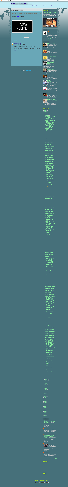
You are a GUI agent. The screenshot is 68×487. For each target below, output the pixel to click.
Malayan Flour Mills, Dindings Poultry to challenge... (49, 346)
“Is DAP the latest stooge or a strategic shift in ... (49, 140)
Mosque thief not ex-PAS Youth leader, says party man (49, 344)
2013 (45, 405)
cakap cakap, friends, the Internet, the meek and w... (49, 153)
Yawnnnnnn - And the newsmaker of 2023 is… (49, 174)
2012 (45, 406)
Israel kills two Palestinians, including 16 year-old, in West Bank (52, 100)
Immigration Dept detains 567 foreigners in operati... (49, 138)
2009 (45, 410)
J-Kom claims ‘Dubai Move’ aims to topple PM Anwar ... (49, 144)
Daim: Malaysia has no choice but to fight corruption (49, 160)
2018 (45, 398)
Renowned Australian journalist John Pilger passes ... (50, 117)
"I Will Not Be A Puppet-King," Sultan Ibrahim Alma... (49, 123)
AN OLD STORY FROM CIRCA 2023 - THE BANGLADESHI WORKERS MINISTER (49, 436)
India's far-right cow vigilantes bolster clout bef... (49, 203)
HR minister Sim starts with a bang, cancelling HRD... (49, 278)
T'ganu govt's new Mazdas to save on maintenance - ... (49, 289)
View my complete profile (47, 38)
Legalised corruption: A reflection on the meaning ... (49, 274)
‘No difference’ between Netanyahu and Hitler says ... (49, 270)
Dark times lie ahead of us (51, 43)
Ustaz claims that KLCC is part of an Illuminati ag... (49, 172)
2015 (45, 402)
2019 (45, 397)
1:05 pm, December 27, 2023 (19, 43)
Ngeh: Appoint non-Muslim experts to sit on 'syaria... (49, 234)
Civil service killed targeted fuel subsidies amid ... (50, 224)
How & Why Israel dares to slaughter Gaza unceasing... (49, 180)
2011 (45, 407)
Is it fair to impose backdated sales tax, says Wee (49, 176)
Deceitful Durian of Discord (51, 56)
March (46, 389)
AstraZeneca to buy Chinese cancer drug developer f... (49, 334)
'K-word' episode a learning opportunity (49, 365)
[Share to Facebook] (27, 37)
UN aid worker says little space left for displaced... (49, 369)
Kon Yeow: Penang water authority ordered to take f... (49, 170)
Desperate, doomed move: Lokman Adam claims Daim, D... (49, 151)
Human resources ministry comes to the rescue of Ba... (49, 375)
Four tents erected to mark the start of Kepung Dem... (49, 307)
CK (14, 43)
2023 (45, 114)
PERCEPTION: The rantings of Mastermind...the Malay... (49, 129)
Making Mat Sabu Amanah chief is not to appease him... (50, 297)
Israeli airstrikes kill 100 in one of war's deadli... (49, 377)
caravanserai (46, 428)
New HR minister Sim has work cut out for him (49, 309)
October (46, 380)
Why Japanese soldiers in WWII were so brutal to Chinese (51, 62)
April (46, 388)
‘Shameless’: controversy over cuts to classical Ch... (49, 164)
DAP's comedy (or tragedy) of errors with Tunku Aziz (51, 69)
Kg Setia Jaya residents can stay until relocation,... (49, 252)
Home (26, 67)
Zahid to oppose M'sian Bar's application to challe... (49, 313)
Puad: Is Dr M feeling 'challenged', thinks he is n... (50, 236)
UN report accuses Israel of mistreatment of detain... (49, 246)
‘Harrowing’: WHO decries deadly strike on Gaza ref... (49, 367)
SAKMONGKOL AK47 (47, 452)
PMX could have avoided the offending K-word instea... (49, 329)
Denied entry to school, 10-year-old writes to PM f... (50, 255)
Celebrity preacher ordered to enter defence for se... (49, 352)
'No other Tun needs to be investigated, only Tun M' (49, 184)
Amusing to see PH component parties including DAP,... (50, 332)
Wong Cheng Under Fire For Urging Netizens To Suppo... (49, 276)
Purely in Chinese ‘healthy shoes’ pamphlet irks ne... (49, 350)
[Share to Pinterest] (28, 37)
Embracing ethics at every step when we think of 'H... (49, 238)
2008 (45, 411)
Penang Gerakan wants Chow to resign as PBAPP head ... (50, 336)
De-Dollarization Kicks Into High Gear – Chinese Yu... (50, 348)
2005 (45, 415)
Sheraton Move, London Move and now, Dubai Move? (49, 166)
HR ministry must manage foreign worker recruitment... (49, 356)
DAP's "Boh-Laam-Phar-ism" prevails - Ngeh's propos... (49, 212)
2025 (45, 111)
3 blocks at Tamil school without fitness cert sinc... (49, 311)
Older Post (39, 67)
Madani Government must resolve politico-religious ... (49, 282)
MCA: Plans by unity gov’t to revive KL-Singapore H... (49, 340)
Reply (15, 50)
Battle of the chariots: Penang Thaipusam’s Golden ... (49, 248)
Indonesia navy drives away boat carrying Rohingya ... (49, 216)
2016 (45, 401)
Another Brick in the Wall (48, 443)
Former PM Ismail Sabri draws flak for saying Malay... (49, 125)
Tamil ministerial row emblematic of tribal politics (49, 257)
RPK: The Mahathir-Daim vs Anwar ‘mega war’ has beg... (49, 192)
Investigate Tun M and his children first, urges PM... (49, 250)
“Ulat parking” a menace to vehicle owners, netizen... (49, 209)
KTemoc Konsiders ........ (21, 4)
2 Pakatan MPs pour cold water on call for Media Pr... (49, 358)
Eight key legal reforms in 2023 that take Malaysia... (49, 230)
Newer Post (14, 67)
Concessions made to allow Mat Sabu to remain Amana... (50, 226)
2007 (45, 412)
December (46, 115)
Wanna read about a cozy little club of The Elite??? (49, 317)
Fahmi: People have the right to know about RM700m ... (50, 228)
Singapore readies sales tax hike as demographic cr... (49, 260)
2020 (45, 396)
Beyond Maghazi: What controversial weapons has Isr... (49, 199)
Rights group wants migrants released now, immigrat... (49, 293)
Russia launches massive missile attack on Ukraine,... (49, 201)
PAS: (51, 81)
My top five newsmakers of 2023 (50, 258)
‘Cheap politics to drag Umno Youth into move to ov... (49, 168)
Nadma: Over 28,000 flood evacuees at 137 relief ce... (49, 266)
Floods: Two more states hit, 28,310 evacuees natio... (49, 284)
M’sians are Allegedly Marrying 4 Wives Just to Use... (49, 280)
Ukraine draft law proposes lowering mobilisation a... (49, 371)
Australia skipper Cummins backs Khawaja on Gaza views (49, 361)
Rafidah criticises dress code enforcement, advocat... (49, 205)
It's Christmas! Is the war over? (49, 130)
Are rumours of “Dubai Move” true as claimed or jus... (49, 127)
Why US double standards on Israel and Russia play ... (49, 319)
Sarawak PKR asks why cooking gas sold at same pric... (50, 286)
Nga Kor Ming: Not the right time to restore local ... (49, 264)
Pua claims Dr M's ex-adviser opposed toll (49, 222)
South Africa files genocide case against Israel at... (49, 132)
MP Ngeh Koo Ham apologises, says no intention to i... (50, 147)
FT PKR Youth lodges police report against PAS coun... (49, 338)
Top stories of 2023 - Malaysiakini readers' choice (49, 218)
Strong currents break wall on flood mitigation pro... (49, 291)
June (46, 385)
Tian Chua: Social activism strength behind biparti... (49, 299)
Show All (56, 458)
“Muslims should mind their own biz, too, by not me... (49, 134)
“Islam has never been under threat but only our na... (49, 136)
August (46, 383)
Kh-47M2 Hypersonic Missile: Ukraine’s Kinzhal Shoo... (49, 323)
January (46, 392)
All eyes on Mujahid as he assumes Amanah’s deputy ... (50, 244)
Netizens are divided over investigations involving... (49, 142)
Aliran (45, 420)
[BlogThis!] (25, 37)
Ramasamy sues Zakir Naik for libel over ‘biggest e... (49, 301)
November (46, 379)
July (46, 384)
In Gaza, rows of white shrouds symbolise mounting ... (50, 196)
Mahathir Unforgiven (50, 93)
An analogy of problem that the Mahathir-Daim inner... (49, 158)
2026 (45, 110)
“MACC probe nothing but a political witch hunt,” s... (49, 242)
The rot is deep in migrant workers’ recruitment (49, 342)
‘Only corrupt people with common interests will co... (49, 325)
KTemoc (50, 31)
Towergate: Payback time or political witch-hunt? (49, 194)
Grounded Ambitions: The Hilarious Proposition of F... (49, 162)
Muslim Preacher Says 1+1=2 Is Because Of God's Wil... (50, 182)
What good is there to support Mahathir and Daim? (49, 188)
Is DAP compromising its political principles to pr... (49, 240)
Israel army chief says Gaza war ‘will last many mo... (50, 305)
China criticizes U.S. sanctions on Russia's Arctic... (49, 321)
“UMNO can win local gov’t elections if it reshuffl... (49, 354)
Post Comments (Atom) (28, 70)
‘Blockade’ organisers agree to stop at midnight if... (49, 268)
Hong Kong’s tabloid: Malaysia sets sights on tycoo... (49, 190)
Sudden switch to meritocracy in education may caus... (49, 178)
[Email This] (24, 37)
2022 (45, 393)
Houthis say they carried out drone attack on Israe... (49, 303)
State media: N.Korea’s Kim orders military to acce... (49, 262)
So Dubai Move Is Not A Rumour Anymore (48, 149)
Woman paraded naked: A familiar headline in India (49, 272)
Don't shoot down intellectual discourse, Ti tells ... (49, 207)
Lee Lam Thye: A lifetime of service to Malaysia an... (49, 155)
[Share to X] (26, 37)
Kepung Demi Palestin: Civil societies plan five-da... (49, 373)
